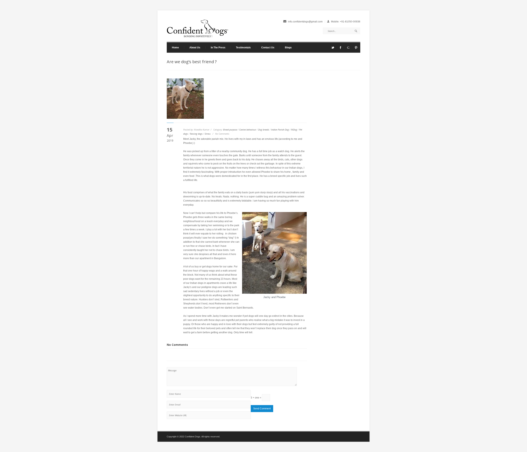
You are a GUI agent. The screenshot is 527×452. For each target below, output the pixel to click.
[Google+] (348, 48)
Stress (208, 133)
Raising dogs (196, 133)
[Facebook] (340, 48)
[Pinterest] (356, 48)
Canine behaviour (247, 129)
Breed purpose (230, 129)
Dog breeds (263, 129)
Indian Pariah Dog (280, 129)
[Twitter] (333, 48)
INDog (294, 129)
